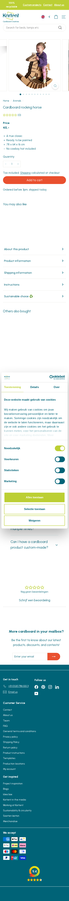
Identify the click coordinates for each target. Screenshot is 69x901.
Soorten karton (11, 815)
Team (6, 720)
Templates (9, 758)
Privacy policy (10, 736)
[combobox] (34, 27)
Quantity (8, 156)
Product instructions (14, 752)
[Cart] (56, 17)
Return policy (10, 747)
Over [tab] (57, 387)
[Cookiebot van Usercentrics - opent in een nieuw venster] (49, 377)
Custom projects (32, 5)
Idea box (7, 794)
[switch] (60, 459)
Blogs (6, 788)
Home (6, 100)
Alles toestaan (34, 497)
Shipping (25, 172)
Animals (17, 100)
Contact (47, 5)
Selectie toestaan (34, 509)
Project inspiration (13, 783)
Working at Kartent (13, 805)
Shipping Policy (11, 742)
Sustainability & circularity (17, 810)
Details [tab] (34, 387)
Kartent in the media (14, 799)
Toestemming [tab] (12, 387)
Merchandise (10, 821)
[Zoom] (55, 86)
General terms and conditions (19, 731)
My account (9, 769)
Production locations (14, 763)
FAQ (5, 725)
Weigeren (34, 520)
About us (59, 5)
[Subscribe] (53, 656)
